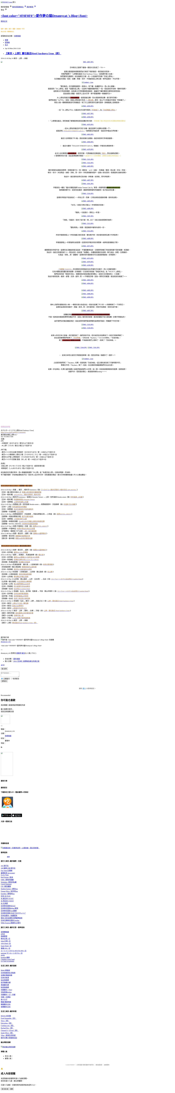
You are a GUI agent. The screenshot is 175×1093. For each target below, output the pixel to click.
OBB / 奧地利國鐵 (7, 880)
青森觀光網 (5, 985)
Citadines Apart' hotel (8, 959)
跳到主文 (4, 21)
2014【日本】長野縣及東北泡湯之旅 (26, 661)
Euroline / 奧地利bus (8, 894)
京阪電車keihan (6, 992)
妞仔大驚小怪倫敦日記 (9, 1038)
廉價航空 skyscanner (8, 873)
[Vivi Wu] (7, 775)
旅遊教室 (4, 936)
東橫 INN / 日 (5, 948)
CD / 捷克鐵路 (6, 886)
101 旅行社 (5, 866)
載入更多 (4, 669)
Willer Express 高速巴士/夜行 (11, 923)
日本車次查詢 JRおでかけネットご (13, 913)
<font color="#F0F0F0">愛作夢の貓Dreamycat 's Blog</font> (44, 16)
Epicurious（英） (7, 1023)
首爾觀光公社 (6, 1007)
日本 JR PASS (5, 896)
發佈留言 (4, 681)
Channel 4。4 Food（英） (9, 1030)
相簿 (6, 40)
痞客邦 (18, 653)
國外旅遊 (16, 659)
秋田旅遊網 (5, 987)
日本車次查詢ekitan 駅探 (9, 908)
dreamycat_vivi (6, 642)
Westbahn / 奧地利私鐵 (8, 882)
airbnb (3, 934)
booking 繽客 (5, 957)
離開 (11, 1089)
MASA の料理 (6, 1016)
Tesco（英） (5, 1021)
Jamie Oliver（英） (7, 1033)
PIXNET (72, 1065)
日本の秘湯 (5, 977)
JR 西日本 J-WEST (7, 901)
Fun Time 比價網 (6, 870)
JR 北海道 (4, 903)
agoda (3, 955)
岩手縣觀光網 (6, 982)
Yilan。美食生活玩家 (8, 1035)
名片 (6, 45)
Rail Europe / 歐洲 (7, 877)
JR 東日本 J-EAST (7, 898)
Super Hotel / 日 (6, 946)
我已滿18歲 (5, 1089)
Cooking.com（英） (7, 1025)
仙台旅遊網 (5, 980)
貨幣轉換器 (5, 932)
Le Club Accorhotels (7, 961)
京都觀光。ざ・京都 (8, 995)
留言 (23, 653)
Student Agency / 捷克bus (9, 889)
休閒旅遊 (17, 36)
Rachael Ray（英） (7, 1028)
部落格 (7, 42)
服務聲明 (106, 1065)
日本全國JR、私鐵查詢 (9, 915)
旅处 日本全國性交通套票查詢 (11, 918)
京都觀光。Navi (6, 990)
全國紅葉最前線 (6, 975)
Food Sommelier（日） (8, 1018)
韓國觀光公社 (6, 1004)
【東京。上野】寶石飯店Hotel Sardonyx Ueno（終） (33, 53)
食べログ (4, 999)
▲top (2, 665)
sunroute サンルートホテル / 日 (11, 953)
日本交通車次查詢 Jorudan (10, 920)
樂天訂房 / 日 (5, 939)
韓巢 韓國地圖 (6, 1002)
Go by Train (5, 875)
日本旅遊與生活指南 (8, 973)
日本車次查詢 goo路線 (9, 911)
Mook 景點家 (5, 970)
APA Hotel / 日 (6, 943)
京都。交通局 (6, 997)
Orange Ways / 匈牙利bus (9, 891)
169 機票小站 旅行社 (8, 868)
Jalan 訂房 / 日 (6, 941)
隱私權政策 (99, 1065)
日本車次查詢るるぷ (8, 906)
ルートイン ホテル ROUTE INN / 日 (13, 951)
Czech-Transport (6, 884)
